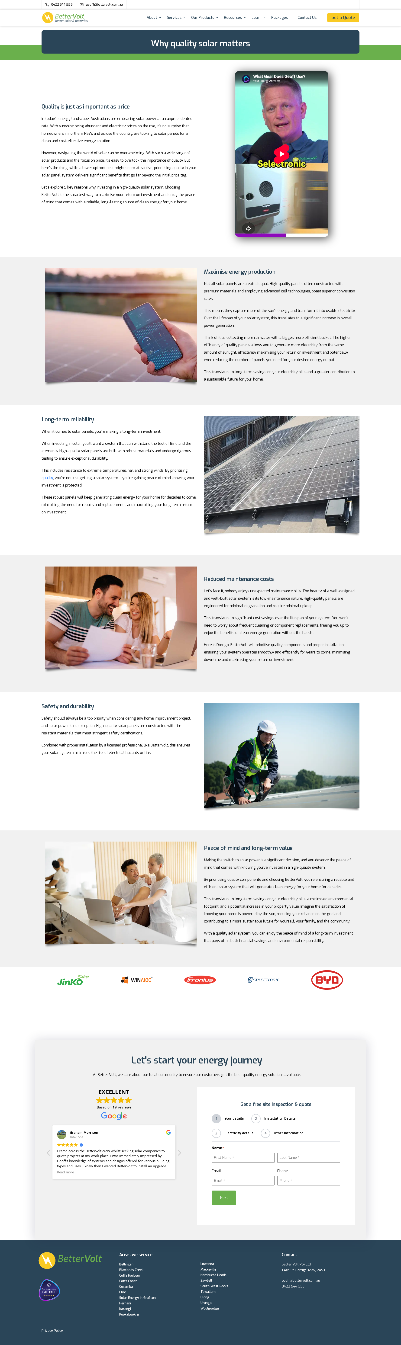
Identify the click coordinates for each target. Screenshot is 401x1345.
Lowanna (207, 1264)
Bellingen (126, 1264)
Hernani (125, 1303)
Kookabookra (129, 1314)
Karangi (125, 1309)
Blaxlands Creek (131, 1270)
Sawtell (206, 1280)
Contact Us (307, 17)
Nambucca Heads (213, 1275)
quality (47, 477)
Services (174, 17)
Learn (257, 17)
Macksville (208, 1269)
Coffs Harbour (129, 1275)
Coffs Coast (128, 1281)
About (152, 17)
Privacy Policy (52, 1331)
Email (216, 1171)
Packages (279, 17)
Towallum (208, 1292)
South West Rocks (214, 1286)
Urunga (206, 1303)
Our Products (202, 17)
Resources (233, 17)
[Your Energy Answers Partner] (76, 1290)
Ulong (204, 1297)
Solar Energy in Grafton (137, 1298)
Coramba (126, 1286)
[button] (179, 1154)
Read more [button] (65, 1172)
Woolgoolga (209, 1308)
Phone (282, 1171)
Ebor (122, 1292)
